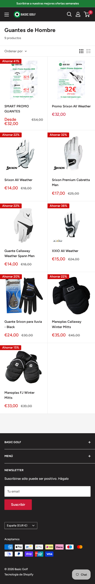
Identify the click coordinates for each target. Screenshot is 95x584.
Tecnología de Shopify (18, 574)
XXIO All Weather (65, 251)
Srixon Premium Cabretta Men (71, 182)
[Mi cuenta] (78, 14)
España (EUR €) (17, 525)
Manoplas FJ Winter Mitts (19, 395)
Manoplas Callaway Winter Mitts (66, 324)
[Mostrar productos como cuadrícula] (81, 51)
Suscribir (18, 504)
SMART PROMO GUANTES (16, 108)
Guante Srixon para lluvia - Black (23, 324)
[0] (87, 14)
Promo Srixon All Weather (71, 106)
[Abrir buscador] (69, 14)
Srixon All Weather (18, 180)
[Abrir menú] (6, 14)
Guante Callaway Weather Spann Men (19, 253)
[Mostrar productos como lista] (89, 51)
